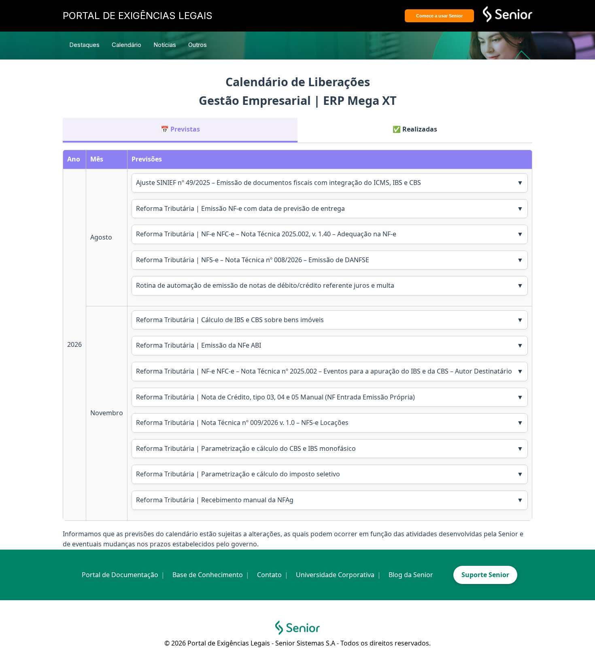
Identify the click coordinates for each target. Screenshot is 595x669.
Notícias (164, 45)
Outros (197, 45)
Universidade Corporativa (335, 574)
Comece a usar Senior (439, 15)
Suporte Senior (485, 574)
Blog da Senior (411, 574)
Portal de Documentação (120, 574)
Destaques (84, 45)
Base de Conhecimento (207, 574)
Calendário (126, 45)
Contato (269, 574)
